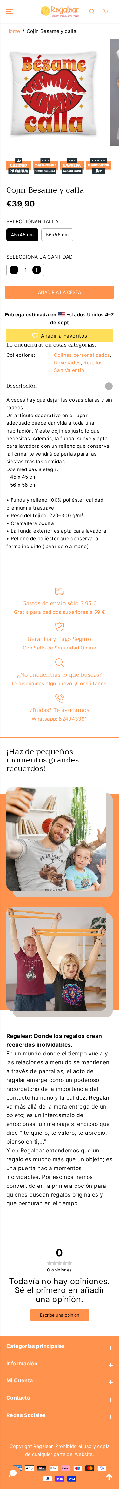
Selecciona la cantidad (39, 257)
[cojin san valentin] (53, 92)
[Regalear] (59, 11)
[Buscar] (92, 11)
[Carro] (106, 11)
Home (13, 31)
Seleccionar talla (32, 221)
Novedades (67, 363)
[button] (10, 11)
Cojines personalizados (82, 355)
